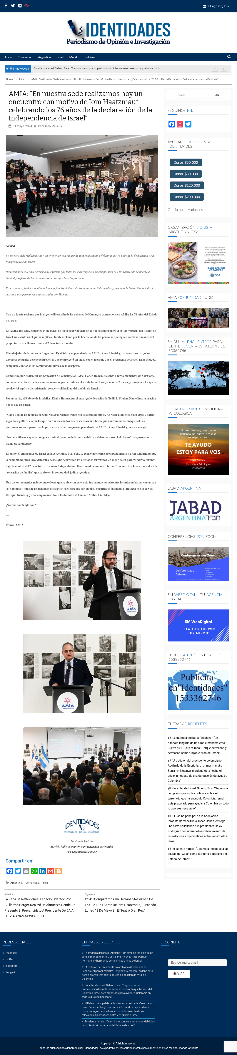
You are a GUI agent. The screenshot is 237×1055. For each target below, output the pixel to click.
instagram (12, 965)
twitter (9, 959)
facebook (11, 952)
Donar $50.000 (185, 162)
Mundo (74, 57)
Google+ (10, 972)
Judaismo (90, 57)
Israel (60, 57)
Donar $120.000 (186, 185)
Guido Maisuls (52, 126)
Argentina (44, 57)
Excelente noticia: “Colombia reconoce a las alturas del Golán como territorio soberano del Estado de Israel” (198, 854)
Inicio (8, 57)
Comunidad (25, 57)
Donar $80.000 (185, 174)
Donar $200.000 (186, 197)
